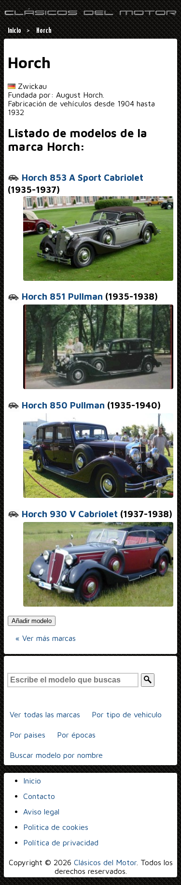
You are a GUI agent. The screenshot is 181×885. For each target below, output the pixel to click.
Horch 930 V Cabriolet (68, 513)
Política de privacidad (60, 842)
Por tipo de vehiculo (127, 714)
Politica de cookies (55, 827)
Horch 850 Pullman (62, 405)
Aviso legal (41, 811)
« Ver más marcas (45, 638)
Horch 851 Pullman (61, 296)
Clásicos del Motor (105, 862)
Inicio (32, 780)
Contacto (39, 796)
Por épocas (76, 734)
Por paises (27, 734)
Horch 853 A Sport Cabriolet (81, 177)
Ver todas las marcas (45, 714)
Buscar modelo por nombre (56, 755)
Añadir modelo (32, 620)
